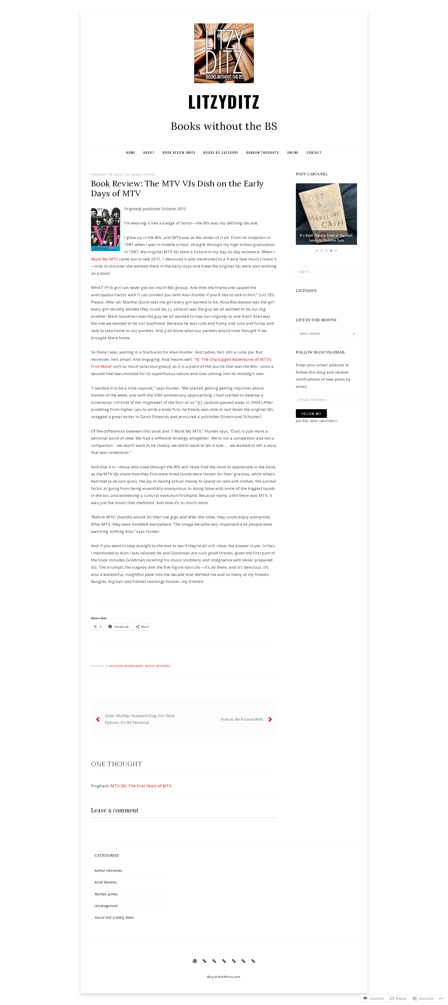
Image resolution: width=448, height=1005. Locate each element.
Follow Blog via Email (321, 352)
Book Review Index (179, 152)
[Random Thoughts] (234, 961)
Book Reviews (158, 666)
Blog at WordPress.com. (224, 977)
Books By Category (220, 152)
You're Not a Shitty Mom (114, 917)
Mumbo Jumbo (106, 894)
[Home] (195, 961)
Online (293, 152)
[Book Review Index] (214, 961)
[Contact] (253, 961)
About (148, 152)
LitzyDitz (224, 101)
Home (130, 152)
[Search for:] (326, 271)
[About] (204, 961)
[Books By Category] (224, 961)
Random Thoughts (262, 152)
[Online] (243, 961)
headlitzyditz (143, 174)
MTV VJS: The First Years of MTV (141, 785)
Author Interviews (126, 666)
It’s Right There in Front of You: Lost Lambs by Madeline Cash (326, 237)
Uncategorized (105, 906)
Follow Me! (311, 413)
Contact (314, 152)
